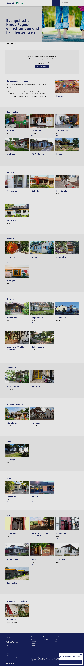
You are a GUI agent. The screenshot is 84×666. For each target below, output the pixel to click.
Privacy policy (80, 654)
